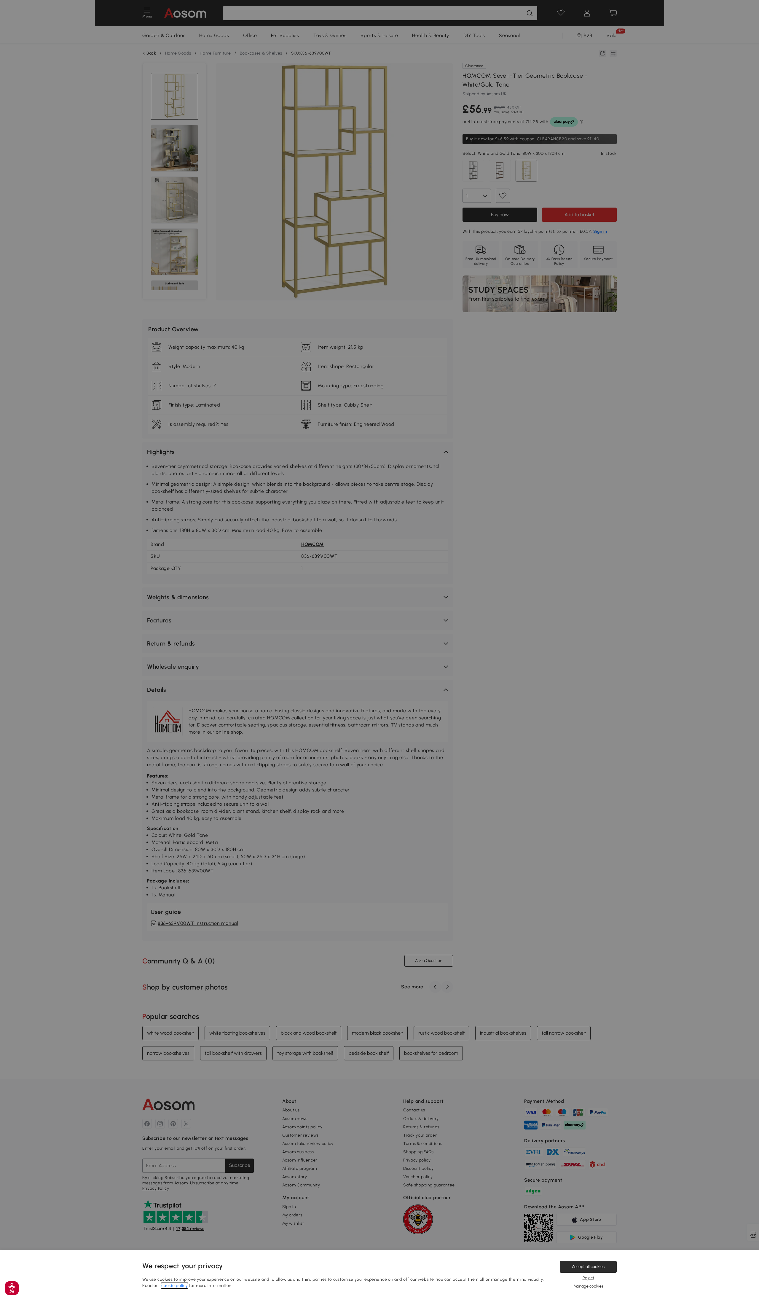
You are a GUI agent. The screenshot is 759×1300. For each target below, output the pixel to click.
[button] (12, 1288)
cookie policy (174, 1285)
